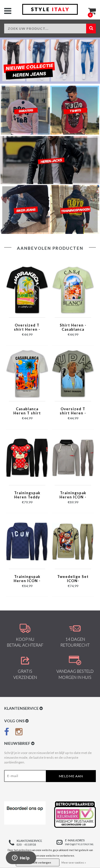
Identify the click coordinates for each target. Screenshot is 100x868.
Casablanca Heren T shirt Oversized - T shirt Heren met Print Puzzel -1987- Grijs (27, 411)
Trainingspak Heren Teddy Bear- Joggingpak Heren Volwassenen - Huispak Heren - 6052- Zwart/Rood (27, 495)
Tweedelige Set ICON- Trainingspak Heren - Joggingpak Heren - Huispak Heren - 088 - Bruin (73, 579)
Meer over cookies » (73, 862)
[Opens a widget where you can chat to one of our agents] (21, 858)
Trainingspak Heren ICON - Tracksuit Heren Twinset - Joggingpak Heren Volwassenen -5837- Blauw (27, 579)
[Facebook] (6, 733)
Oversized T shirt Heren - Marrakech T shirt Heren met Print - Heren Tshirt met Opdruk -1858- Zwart (27, 327)
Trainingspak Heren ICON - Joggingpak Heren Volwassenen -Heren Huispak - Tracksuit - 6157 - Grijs (72, 495)
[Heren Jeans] (50, 61)
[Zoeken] (91, 28)
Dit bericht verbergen (37, 862)
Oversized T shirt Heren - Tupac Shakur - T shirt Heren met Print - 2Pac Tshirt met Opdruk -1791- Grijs (73, 411)
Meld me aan (71, 776)
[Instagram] (18, 733)
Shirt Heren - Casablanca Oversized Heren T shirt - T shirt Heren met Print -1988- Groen (73, 327)
